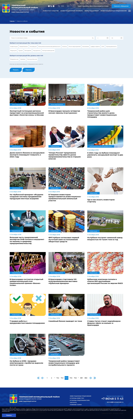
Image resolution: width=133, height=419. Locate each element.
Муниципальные (32, 59)
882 (86, 378)
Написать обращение (121, 6)
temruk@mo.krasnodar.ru (115, 402)
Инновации (33, 46)
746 (75, 378)
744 (66, 378)
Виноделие (28, 50)
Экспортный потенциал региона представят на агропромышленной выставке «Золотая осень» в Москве (27, 113)
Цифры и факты (95, 46)
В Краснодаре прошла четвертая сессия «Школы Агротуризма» (64, 112)
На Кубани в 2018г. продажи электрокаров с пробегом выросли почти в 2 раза (26, 363)
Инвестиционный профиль (71, 11)
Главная (12, 21)
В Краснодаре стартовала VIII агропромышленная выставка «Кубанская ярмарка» (62, 281)
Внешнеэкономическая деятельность (49, 46)
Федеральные (14, 59)
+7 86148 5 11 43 (112, 398)
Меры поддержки (92, 11)
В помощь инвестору (77, 398)
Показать (16, 70)
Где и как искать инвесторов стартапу (101, 201)
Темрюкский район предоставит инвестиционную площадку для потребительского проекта (64, 363)
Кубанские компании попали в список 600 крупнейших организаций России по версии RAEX (105, 281)
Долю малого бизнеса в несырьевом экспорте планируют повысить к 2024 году (27, 155)
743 (62, 378)
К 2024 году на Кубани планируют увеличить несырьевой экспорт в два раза (105, 155)
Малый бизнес (23, 46)
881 (81, 378)
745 (71, 378)
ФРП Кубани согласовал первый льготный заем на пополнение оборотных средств (63, 240)
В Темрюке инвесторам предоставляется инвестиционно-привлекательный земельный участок (64, 198)
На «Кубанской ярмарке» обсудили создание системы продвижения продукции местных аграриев (26, 197)
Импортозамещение (48, 50)
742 (57, 378)
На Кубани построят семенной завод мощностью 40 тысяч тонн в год (104, 239)
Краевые (22, 59)
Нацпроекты (36, 50)
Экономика (85, 46)
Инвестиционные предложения (114, 11)
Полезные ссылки (76, 404)
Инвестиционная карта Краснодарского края (93, 6)
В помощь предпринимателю (80, 400)
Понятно (9, 415)
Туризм (20, 50)
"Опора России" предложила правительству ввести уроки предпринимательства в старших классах (64, 156)
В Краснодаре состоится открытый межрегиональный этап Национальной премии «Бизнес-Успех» (26, 282)
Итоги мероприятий (74, 46)
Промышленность (111, 46)
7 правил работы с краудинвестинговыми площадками (27, 322)
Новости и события (51, 11)
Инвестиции (14, 46)
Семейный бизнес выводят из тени (65, 321)
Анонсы (64, 46)
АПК (103, 46)
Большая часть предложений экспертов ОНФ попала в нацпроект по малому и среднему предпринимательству (27, 240)
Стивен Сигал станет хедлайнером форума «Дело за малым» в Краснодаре (104, 323)
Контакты (73, 402)
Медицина (13, 50)
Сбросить (29, 70)
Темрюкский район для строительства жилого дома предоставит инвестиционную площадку (102, 114)
